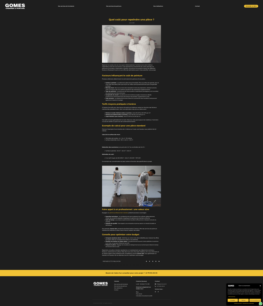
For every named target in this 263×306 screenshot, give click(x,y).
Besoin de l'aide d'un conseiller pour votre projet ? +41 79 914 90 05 (131, 273)
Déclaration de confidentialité (248, 303)
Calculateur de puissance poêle (144, 295)
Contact (197, 6)
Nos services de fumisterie (66, 6)
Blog (137, 292)
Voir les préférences (255, 300)
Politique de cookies (238, 303)
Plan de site (139, 294)
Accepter (232, 300)
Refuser (244, 300)
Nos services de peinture (113, 6)
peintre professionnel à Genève (118, 212)
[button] (260, 285)
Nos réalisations (158, 6)
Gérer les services (231, 296)
